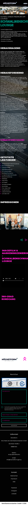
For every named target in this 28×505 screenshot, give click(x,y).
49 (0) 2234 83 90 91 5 (14, 454)
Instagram (14, 490)
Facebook (14, 487)
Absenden (14, 425)
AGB (14, 481)
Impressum (14, 478)
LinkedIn (14, 493)
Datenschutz (14, 475)
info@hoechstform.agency (14, 459)
